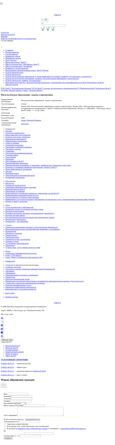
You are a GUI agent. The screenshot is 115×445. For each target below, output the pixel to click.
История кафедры (12, 52)
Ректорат (8, 131)
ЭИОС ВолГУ (10, 356)
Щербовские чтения (13, 58)
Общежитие (10, 245)
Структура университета (14, 133)
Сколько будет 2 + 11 (12, 436)
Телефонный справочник (15, 177)
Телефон (7, 401)
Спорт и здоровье (12, 143)
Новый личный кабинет (14, 352)
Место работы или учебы (13, 405)
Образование (10, 273)
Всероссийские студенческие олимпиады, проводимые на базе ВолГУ (32, 193)
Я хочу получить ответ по (13, 419)
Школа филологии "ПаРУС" (16, 62)
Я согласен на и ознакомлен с (46, 429)
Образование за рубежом (14, 191)
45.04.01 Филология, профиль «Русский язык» (23, 81)
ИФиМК (4, 37)
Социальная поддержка (14, 145)
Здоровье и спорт (12, 241)
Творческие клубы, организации (17, 239)
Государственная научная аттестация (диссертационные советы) (30, 217)
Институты (9, 183)
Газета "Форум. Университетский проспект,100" (24, 257)
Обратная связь (7, 340)
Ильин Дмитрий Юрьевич (31, 120)
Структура (5, 32)
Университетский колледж (15, 185)
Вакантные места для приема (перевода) (20, 289)
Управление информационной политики (21, 253)
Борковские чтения (12, 56)
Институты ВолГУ (8, 34)
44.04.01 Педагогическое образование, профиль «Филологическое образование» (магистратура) (42, 79)
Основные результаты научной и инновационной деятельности (29, 213)
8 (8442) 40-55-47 (7, 371)
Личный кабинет (11, 350)
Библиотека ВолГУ (12, 346)
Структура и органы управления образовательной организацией (30, 269)
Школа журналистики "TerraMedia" (18, 66)
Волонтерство (10, 231)
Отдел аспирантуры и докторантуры (19, 207)
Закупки (8, 171)
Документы (9, 271)
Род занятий (8, 403)
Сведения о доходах (13, 149)
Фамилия (7, 396)
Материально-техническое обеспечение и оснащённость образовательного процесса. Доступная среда (44, 281)
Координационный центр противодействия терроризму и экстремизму (32, 229)
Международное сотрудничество (18, 135)
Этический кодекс (12, 237)
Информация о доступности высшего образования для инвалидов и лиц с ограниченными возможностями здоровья (50, 199)
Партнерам (9, 159)
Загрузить (25, 124)
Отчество (7, 399)
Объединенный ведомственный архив (20, 175)
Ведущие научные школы (15, 215)
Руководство (10, 277)
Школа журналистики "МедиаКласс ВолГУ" (22, 64)
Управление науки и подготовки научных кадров (24, 209)
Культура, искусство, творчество (17, 137)
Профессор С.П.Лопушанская (16, 68)
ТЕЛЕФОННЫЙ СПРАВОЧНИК (14, 360)
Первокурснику (11, 235)
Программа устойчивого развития (18, 147)
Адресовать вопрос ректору (17, 424)
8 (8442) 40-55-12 (7, 375)
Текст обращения (10, 415)
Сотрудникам (10, 157)
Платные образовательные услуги (18, 285)
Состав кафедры (11, 54)
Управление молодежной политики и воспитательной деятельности (31, 227)
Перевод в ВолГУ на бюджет (16, 201)
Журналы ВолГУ (11, 348)
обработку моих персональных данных (33, 429)
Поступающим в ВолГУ (14, 161)
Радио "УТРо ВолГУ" (13, 255)
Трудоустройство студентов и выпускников (22, 197)
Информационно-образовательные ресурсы (22, 195)
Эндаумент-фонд (11, 155)
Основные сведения (13, 267)
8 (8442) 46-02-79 (7, 363)
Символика (9, 151)
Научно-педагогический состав (17, 279)
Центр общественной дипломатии (18, 169)
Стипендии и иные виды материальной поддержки (25, 283)
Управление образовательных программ (20, 187)
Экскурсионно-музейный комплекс (19, 153)
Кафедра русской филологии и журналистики (18, 39)
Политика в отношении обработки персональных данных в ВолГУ (31, 167)
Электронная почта (11, 422)
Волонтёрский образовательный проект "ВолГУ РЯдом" (27, 70)
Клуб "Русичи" (11, 60)
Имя (5, 394)
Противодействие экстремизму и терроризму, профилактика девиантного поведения (38, 165)
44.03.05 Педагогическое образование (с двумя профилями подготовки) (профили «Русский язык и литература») (48, 76)
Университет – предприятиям (16, 221)
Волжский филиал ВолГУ (15, 189)
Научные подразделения (14, 211)
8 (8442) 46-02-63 (7, 367)
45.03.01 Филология (13, 74)
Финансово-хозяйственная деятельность (20, 287)
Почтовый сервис (12, 173)
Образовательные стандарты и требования (21, 275)
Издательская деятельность (15, 219)
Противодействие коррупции (16, 163)
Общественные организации (16, 141)
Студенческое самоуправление (17, 243)
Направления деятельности (15, 139)
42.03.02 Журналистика (14, 72)
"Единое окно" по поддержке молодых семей (22, 247)
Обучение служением (13, 233)
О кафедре (9, 50)
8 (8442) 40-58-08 (39, 371)
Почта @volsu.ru (11, 354)
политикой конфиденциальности (73, 429)
